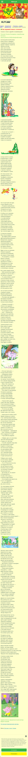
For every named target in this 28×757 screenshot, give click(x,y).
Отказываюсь (14, 753)
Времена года (8, 27)
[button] (26, 736)
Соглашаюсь (14, 750)
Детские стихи (8, 728)
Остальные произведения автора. (10, 724)
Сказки (14, 728)
